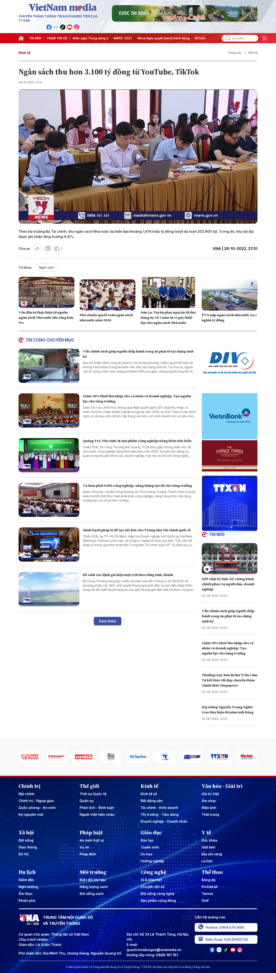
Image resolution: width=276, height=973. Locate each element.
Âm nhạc (209, 801)
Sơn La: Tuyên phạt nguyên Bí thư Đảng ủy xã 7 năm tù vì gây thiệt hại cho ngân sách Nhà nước (168, 317)
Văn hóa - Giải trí (222, 786)
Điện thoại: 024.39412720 (226, 939)
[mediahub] (191, 757)
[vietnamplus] (56, 757)
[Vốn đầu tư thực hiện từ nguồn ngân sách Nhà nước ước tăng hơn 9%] (46, 292)
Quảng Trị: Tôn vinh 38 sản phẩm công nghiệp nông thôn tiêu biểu (137, 440)
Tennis (207, 893)
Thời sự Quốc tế (93, 794)
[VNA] (49, 27)
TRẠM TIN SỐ (57, 38)
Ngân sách (46, 267)
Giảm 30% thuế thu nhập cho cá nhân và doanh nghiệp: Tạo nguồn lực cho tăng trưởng (228, 648)
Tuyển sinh (150, 847)
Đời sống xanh (92, 893)
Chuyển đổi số (153, 887)
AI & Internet (151, 880)
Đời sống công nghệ (157, 893)
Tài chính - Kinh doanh (159, 807)
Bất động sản (152, 801)
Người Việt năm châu (97, 814)
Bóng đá (208, 880)
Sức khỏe (209, 840)
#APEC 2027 (122, 38)
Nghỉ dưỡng (28, 887)
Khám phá (27, 900)
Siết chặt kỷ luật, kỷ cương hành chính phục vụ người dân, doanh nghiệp (228, 583)
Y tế (206, 832)
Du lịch (27, 872)
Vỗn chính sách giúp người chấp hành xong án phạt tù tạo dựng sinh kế (228, 616)
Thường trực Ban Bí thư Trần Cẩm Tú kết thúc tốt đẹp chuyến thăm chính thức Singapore (229, 680)
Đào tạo (147, 840)
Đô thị (23, 854)
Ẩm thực (26, 893)
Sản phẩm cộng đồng (158, 900)
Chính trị (30, 786)
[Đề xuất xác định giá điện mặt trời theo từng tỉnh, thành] (49, 589)
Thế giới (89, 786)
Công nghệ (153, 872)
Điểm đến (26, 880)
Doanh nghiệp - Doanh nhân (164, 821)
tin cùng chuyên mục (49, 340)
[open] (264, 38)
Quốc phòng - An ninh (37, 807)
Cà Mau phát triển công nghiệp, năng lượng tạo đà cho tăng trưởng (137, 485)
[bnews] (110, 757)
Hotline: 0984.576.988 (224, 927)
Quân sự (87, 801)
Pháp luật (91, 832)
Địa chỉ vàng (212, 854)
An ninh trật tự (92, 840)
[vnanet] (218, 757)
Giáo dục (151, 832)
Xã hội (26, 832)
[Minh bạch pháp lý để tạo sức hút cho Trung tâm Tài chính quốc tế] (49, 544)
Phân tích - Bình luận (97, 807)
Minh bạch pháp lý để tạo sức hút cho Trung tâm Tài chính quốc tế (137, 530)
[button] (228, 527)
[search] (226, 38)
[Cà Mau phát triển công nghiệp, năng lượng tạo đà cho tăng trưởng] (49, 500)
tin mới (216, 534)
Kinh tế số (149, 794)
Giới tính (208, 847)
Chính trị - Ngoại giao (36, 801)
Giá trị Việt (210, 794)
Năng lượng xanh (94, 887)
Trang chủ (235, 52)
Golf (205, 900)
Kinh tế (24, 53)
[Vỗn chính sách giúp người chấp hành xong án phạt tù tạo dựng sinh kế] (49, 366)
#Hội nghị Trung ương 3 (90, 38)
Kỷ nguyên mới (31, 814)
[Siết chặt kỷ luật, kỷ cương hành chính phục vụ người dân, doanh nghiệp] (229, 558)
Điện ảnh (209, 807)
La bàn (207, 861)
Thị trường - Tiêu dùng (160, 814)
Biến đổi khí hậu (93, 880)
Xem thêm (107, 621)
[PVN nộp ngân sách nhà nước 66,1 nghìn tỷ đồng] (229, 295)
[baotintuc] (245, 757)
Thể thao (212, 872)
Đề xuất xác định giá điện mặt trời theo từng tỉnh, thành (128, 574)
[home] (21, 38)
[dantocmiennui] (164, 757)
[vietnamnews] (137, 757)
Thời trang (210, 814)
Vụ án (84, 847)
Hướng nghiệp (152, 861)
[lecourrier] (28, 757)
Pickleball (210, 887)
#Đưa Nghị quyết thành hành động (163, 38)
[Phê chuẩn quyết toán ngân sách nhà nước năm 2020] (107, 295)
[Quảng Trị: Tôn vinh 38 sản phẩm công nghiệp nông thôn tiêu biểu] (49, 455)
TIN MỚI (35, 38)
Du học (147, 854)
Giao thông (28, 847)
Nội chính (26, 794)
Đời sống (26, 840)
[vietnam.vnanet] (83, 757)
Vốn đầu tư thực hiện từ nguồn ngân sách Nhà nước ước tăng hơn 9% (46, 317)
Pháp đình (88, 854)
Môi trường (93, 872)
